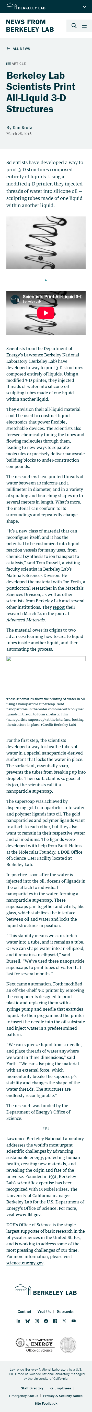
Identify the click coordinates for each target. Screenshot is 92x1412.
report (59, 607)
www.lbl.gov (28, 1214)
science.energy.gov (24, 1262)
